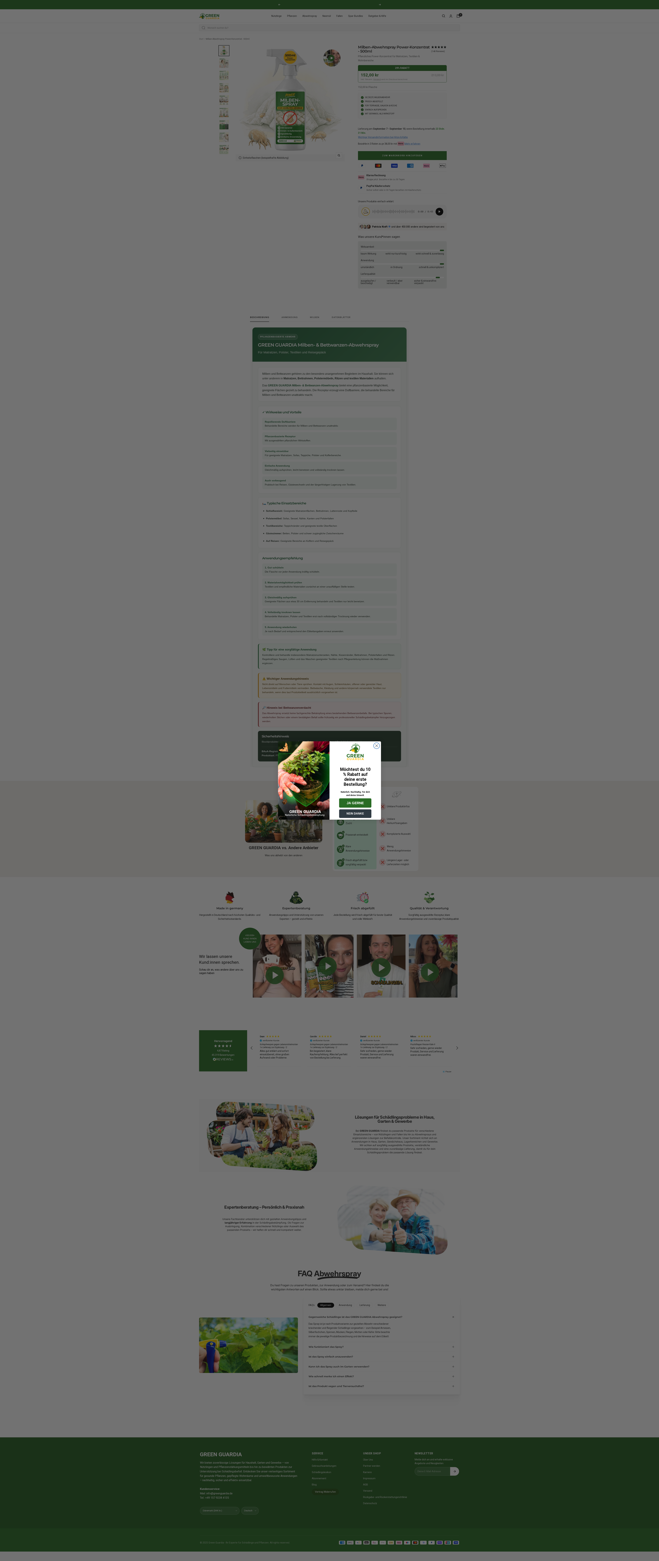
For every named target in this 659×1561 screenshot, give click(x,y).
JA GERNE (355, 803)
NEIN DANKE (355, 813)
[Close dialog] (377, 746)
